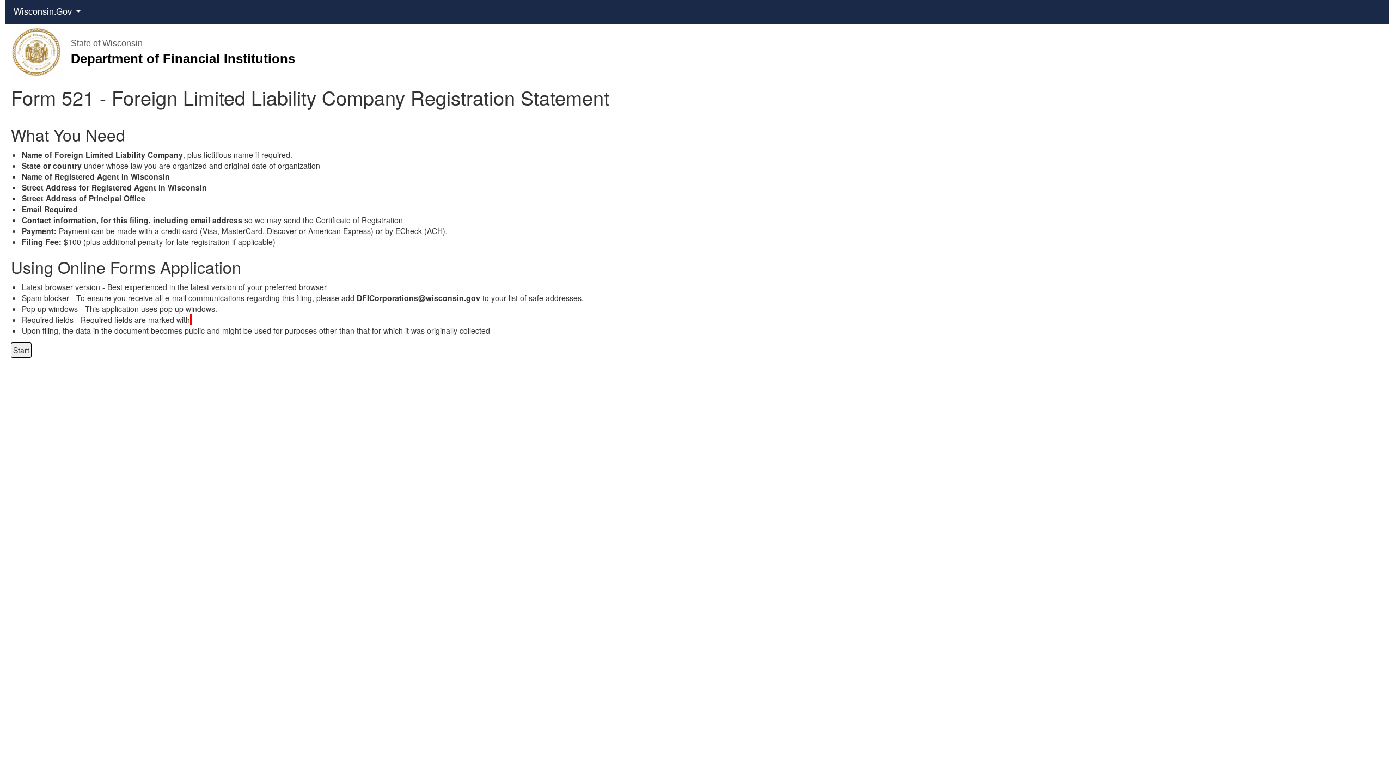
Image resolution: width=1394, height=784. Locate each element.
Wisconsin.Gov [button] (44, 11)
